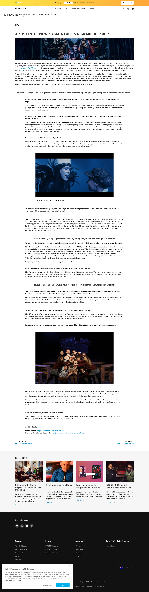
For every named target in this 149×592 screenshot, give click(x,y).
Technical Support (21, 546)
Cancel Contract (109, 582)
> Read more (19, 505)
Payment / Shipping (96, 582)
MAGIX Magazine (51, 546)
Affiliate (18, 560)
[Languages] (133, 9)
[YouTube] (17, 526)
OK (63, 585)
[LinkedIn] (27, 526)
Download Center (21, 553)
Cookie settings (79, 582)
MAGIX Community (52, 549)
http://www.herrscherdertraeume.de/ (50, 431)
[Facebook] (31, 526)
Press (77, 556)
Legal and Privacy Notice (13, 580)
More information (112, 546)
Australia (126, 568)
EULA (87, 582)
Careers (78, 553)
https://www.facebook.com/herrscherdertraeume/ (69, 433)
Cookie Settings (46, 585)
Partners (18, 556)
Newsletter (79, 549)
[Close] (69, 566)
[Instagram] (22, 526)
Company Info (81, 546)
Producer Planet (51, 553)
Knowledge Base (21, 549)
